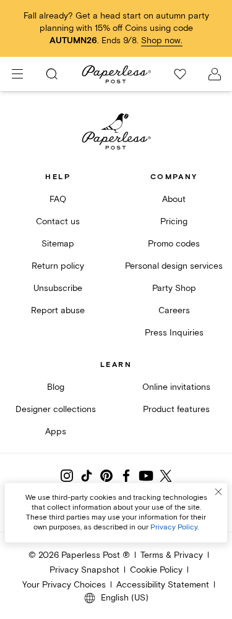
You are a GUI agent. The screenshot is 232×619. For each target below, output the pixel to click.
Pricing (173, 221)
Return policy (58, 266)
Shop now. (162, 40)
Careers (174, 310)
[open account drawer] (214, 74)
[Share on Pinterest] (106, 476)
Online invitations (176, 387)
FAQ (57, 199)
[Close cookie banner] (218, 491)
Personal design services (174, 266)
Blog (55, 387)
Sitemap (57, 243)
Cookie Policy (156, 570)
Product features (176, 409)
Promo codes (174, 243)
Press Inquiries (174, 332)
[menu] (17, 74)
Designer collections (55, 409)
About (174, 199)
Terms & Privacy (171, 555)
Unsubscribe (57, 288)
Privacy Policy (173, 527)
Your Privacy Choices (64, 584)
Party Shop (174, 288)
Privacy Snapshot (84, 570)
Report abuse (58, 310)
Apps (55, 431)
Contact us (58, 221)
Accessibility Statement (162, 584)
